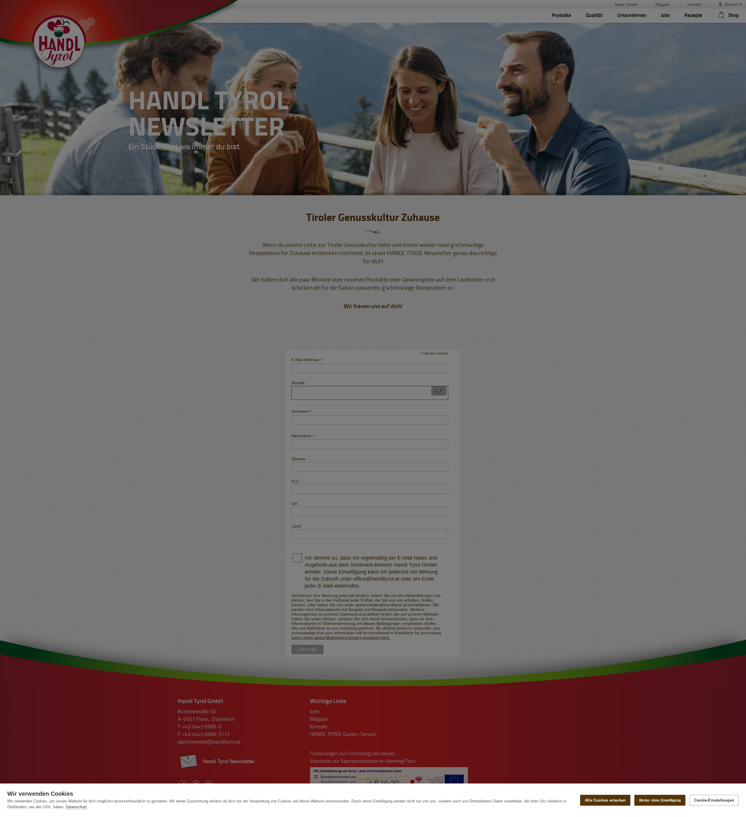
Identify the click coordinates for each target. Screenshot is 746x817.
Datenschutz (76, 807)
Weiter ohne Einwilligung (660, 800)
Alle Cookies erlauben (605, 800)
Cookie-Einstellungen (714, 800)
